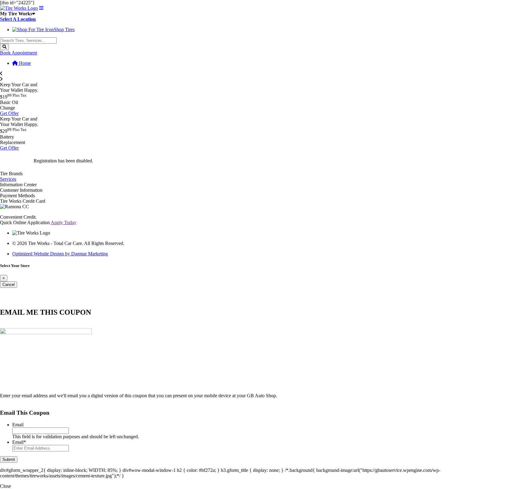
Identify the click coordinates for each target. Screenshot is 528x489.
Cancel (8, 284)
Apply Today (63, 222)
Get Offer (9, 113)
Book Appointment (18, 52)
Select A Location (18, 19)
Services (8, 179)
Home (24, 63)
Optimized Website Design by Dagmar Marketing (60, 253)
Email (18, 424)
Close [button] (5, 486)
